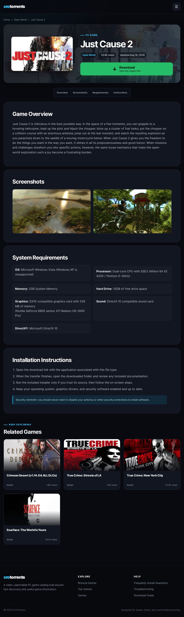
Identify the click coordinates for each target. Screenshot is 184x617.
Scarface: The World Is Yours (26, 530)
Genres (82, 595)
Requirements (100, 92)
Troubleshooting (144, 589)
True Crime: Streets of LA (84, 475)
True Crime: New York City (145, 475)
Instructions (120, 92)
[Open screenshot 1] (51, 211)
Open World (20, 19)
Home (7, 19)
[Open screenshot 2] (132, 211)
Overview (62, 92)
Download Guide (144, 595)
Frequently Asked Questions (151, 582)
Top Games (85, 589)
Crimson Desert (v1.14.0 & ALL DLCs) (32, 475)
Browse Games (87, 582)
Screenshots (80, 92)
